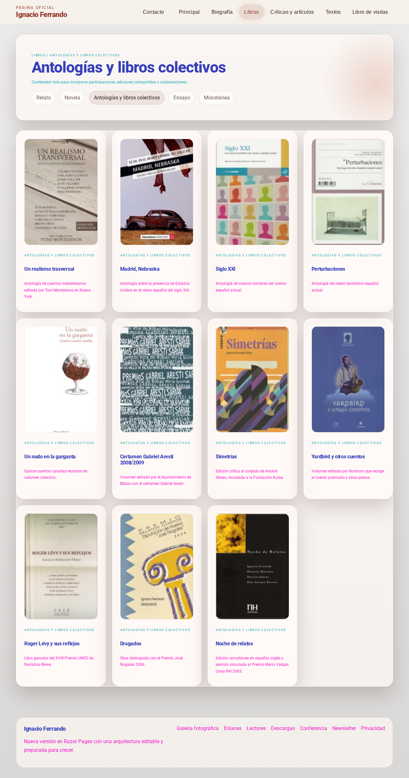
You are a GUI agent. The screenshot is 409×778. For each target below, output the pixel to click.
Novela (72, 98)
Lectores (256, 728)
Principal (189, 12)
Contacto (153, 12)
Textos (333, 12)
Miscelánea (217, 98)
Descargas (283, 728)
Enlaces (233, 728)
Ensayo (182, 98)
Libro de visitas (370, 12)
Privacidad (373, 728)
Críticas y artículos (292, 12)
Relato (43, 98)
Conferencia (313, 728)
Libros (251, 12)
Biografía (222, 12)
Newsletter (344, 728)
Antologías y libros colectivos (127, 98)
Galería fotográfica (198, 728)
